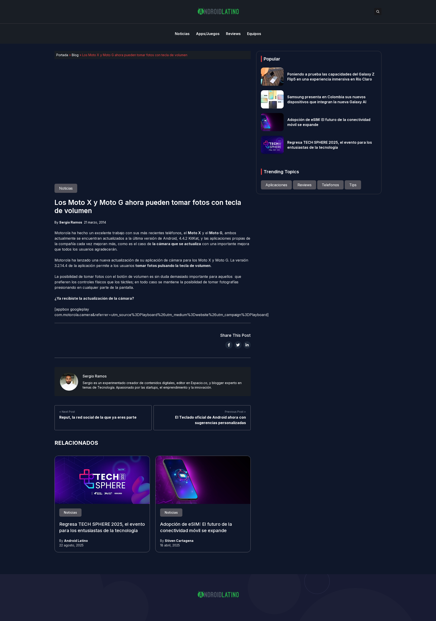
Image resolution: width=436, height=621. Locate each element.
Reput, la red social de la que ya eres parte (97, 417)
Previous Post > (235, 411)
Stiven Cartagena (179, 541)
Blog (75, 55)
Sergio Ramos (70, 222)
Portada (62, 55)
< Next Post (67, 411)
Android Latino (76, 541)
